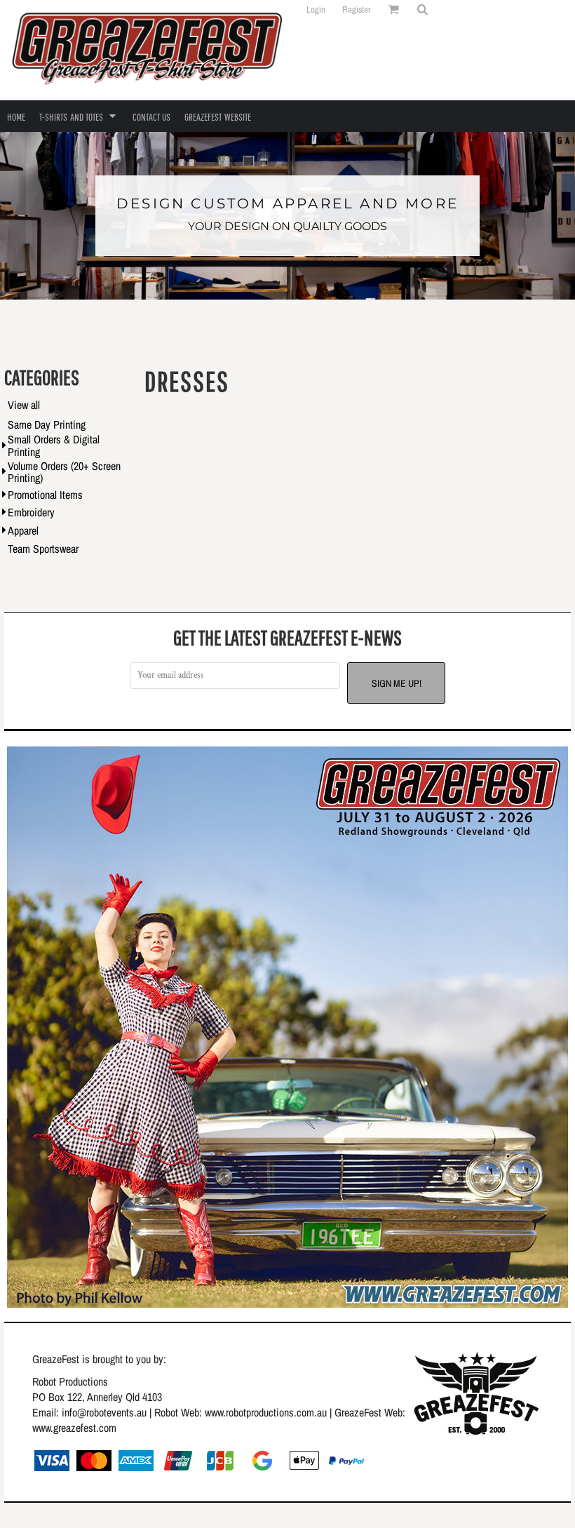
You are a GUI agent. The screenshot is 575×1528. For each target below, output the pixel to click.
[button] (422, 9)
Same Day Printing (47, 424)
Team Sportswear (43, 548)
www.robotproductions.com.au (266, 1412)
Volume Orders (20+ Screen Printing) (64, 472)
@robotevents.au (112, 1412)
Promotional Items (45, 494)
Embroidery (31, 512)
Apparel (23, 530)
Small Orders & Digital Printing (54, 445)
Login (315, 9)
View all (24, 405)
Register (356, 9)
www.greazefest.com (74, 1427)
